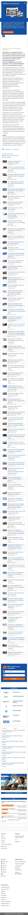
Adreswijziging (18, 865)
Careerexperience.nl (5, 903)
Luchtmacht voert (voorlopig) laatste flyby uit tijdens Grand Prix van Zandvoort (16, 230)
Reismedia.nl (4, 895)
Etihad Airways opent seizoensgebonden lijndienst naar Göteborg (16, 646)
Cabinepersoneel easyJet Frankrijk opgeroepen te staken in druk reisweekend (16, 606)
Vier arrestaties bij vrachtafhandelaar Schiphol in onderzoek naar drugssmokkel (16, 457)
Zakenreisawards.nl (5, 905)
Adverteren (3, 838)
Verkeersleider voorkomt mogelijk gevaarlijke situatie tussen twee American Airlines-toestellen (16, 505)
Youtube (4, 869)
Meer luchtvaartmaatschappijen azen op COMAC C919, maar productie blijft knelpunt (16, 190)
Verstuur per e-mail (8, 154)
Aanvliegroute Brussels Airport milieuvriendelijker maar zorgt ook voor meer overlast (16, 387)
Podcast (4, 876)
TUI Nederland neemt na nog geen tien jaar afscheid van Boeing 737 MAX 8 (16, 380)
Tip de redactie (7, 157)
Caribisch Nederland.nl (6, 901)
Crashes (15, 728)
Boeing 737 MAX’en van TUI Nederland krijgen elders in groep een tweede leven (16, 279)
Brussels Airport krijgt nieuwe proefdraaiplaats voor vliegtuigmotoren (15, 619)
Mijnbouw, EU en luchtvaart (9, 788)
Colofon (3, 842)
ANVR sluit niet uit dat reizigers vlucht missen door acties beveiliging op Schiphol (16, 222)
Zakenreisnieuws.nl (5, 889)
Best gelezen (4, 728)
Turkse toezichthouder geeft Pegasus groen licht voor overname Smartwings (16, 486)
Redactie (3, 840)
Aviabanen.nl (4, 897)
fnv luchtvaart (15, 149)
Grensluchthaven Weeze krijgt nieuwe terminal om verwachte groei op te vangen (16, 524)
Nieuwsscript (4, 846)
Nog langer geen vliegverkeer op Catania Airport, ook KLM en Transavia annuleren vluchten (15, 546)
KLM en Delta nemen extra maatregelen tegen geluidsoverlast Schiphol (16, 400)
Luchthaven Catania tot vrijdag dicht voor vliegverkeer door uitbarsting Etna (16, 639)
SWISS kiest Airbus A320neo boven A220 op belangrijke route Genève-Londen (16, 367)
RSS (3, 874)
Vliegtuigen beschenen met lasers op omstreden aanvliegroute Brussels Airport (16, 436)
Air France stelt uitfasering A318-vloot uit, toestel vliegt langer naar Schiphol (16, 559)
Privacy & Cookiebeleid (6, 844)
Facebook (4, 865)
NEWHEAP (17, 841)
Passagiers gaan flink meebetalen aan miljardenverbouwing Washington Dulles (16, 311)
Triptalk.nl (3, 891)
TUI (16, 839)
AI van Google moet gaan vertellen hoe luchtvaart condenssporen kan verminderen (16, 255)
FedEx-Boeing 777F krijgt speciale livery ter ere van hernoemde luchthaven (16, 574)
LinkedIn (4, 867)
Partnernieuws (4, 848)
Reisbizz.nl (3, 893)
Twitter (3, 863)
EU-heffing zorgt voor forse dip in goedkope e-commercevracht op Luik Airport (16, 444)
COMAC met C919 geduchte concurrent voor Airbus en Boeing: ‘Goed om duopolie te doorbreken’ (16, 531)
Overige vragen (18, 869)
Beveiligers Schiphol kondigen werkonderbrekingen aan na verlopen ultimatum (16, 348)
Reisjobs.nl (3, 899)
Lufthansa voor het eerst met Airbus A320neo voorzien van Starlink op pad (16, 325)
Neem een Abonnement (20, 861)
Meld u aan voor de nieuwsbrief (10, 155)
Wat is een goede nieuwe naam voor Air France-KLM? (14, 802)
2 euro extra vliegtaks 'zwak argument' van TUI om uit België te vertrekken (16, 587)
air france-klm (8, 149)
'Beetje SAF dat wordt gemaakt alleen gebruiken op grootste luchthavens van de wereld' (15, 292)
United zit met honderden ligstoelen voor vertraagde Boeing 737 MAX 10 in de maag (16, 168)
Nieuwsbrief (5, 861)
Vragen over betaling (19, 863)
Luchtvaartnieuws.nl (5, 887)
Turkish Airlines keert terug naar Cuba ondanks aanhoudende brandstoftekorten (15, 318)
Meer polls (4, 821)
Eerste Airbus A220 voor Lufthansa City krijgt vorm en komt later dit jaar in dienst (16, 566)
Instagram (4, 871)
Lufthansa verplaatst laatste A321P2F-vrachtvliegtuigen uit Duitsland (15, 479)
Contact (2, 836)
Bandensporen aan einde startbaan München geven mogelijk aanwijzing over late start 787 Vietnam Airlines (16, 333)
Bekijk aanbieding (8, 32)
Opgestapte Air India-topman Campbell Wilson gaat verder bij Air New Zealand (16, 340)
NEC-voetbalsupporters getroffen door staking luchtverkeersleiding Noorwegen (16, 183)
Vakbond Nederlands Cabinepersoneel (19, 836)
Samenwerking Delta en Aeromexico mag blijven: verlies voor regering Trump (16, 176)
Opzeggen (17, 867)
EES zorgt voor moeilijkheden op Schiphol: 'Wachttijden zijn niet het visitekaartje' (16, 626)
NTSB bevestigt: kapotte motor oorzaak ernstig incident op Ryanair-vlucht (16, 539)
